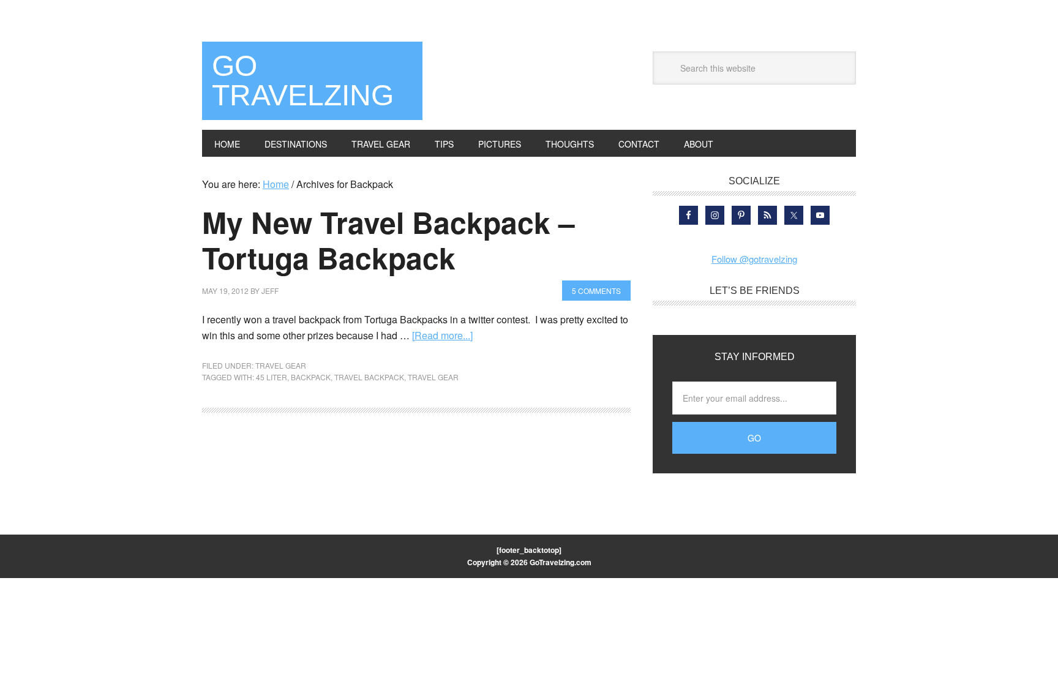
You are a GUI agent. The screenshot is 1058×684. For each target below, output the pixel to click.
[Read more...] (442, 335)
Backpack (311, 377)
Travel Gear (280, 365)
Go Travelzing (303, 80)
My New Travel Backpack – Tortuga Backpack (388, 240)
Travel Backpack (369, 377)
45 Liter (271, 377)
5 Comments (596, 290)
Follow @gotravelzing (754, 258)
